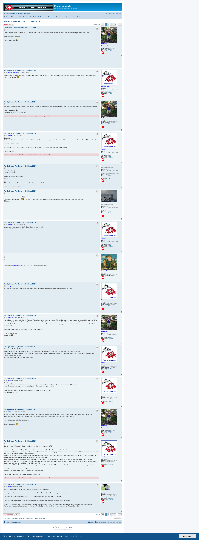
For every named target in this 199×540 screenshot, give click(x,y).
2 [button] (108, 24)
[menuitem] (15, 13)
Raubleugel (104, 43)
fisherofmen (104, 203)
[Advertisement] (41, 62)
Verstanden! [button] (187, 536)
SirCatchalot (104, 270)
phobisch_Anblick (105, 86)
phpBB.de (69, 527)
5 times (110, 92)
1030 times (110, 175)
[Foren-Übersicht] (28, 7)
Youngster (103, 299)
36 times (110, 368)
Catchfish (103, 149)
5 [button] (115, 24)
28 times (111, 157)
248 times (110, 498)
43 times (111, 369)
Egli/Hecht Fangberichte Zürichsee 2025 (21, 21)
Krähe (102, 491)
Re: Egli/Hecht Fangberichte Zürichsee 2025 (20, 70)
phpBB (57, 526)
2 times (110, 49)
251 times (111, 214)
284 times (110, 212)
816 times (111, 177)
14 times (111, 307)
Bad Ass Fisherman (106, 166)
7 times (110, 156)
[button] (102, 24)
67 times (111, 499)
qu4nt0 (103, 362)
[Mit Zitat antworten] (97, 28)
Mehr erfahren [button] (76, 536)
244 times (111, 50)
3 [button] (110, 24)
